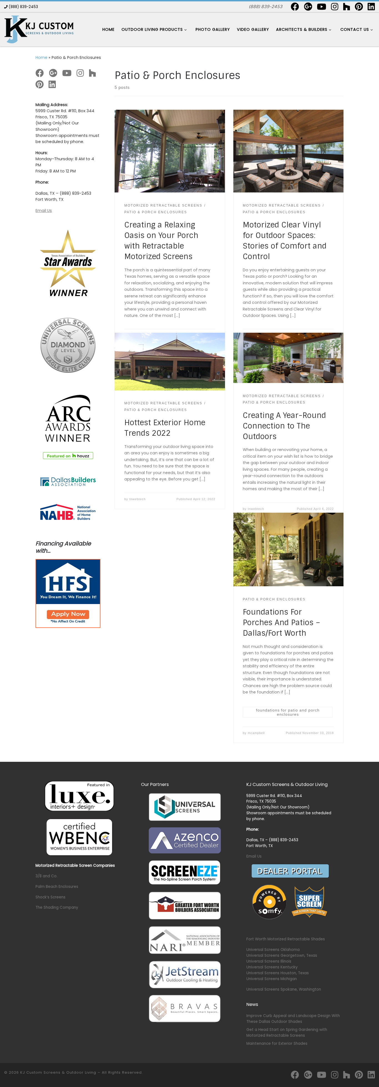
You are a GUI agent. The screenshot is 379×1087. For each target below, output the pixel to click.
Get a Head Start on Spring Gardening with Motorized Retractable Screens (286, 1032)
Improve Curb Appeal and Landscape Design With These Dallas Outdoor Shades (293, 1018)
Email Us (44, 210)
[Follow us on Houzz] (346, 6)
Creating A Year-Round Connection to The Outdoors (284, 425)
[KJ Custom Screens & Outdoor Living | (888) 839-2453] (39, 29)
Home (41, 57)
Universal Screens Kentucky (272, 967)
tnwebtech (137, 499)
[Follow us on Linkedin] (371, 6)
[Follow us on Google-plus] (308, 6)
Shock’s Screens (50, 897)
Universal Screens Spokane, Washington (283, 989)
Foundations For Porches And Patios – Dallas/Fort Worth (281, 622)
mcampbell (256, 733)
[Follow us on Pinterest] (359, 6)
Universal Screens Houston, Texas (277, 973)
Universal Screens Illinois (268, 961)
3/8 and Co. (46, 876)
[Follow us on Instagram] (334, 6)
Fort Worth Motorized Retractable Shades (285, 939)
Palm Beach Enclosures (57, 886)
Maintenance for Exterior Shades (276, 1043)
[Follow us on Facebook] (295, 6)
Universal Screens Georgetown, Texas (281, 955)
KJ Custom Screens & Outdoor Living (58, 1072)
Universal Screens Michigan (271, 978)
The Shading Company (57, 907)
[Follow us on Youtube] (321, 6)
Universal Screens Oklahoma (273, 949)
